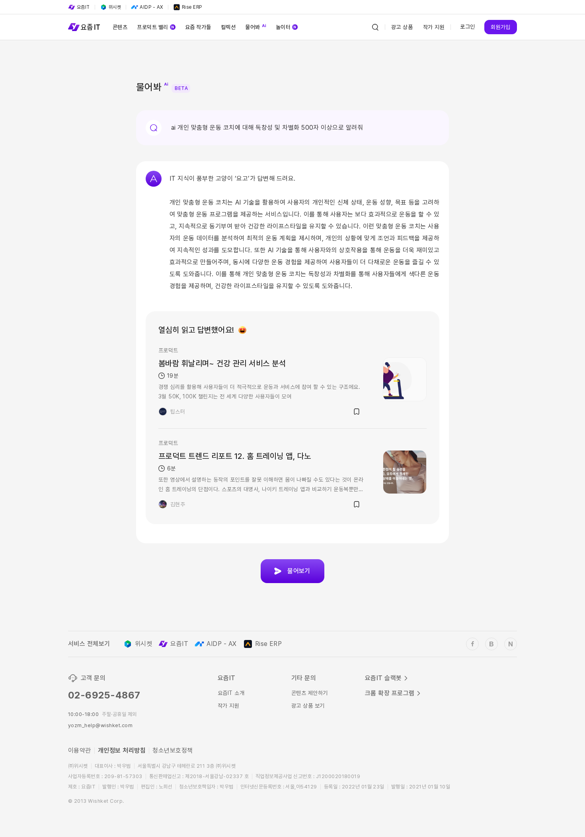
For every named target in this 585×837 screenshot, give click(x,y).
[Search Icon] (375, 27)
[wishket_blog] (491, 644)
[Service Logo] (84, 27)
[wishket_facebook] (472, 644)
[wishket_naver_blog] (510, 644)
